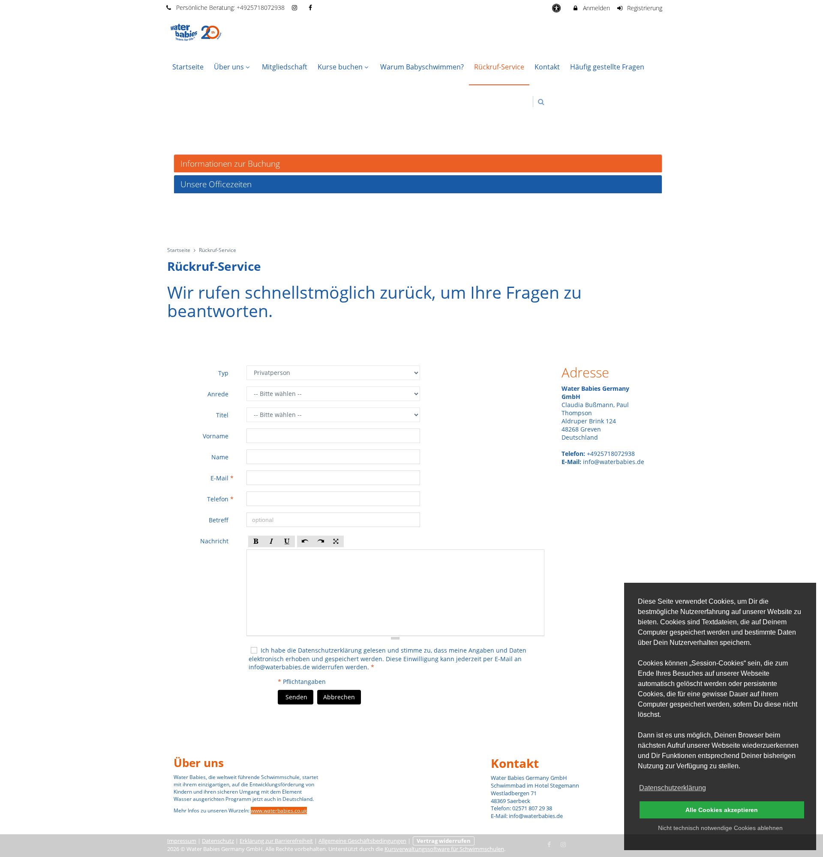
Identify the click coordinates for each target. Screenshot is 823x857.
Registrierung (643, 8)
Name (220, 457)
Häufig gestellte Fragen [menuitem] (607, 67)
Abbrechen (339, 697)
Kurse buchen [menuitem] (340, 67)
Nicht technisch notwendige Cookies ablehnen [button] (720, 827)
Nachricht (215, 541)
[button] (541, 102)
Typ (224, 373)
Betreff (219, 520)
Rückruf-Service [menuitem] (499, 67)
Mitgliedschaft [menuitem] (284, 67)
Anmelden (595, 8)
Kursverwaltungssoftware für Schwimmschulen (444, 849)
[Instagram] (563, 844)
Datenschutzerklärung (330, 650)
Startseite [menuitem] (188, 67)
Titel (223, 415)
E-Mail (222, 478)
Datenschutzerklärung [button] (672, 787)
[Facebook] (549, 844)
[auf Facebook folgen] (311, 7)
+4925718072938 (261, 7)
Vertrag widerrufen (444, 841)
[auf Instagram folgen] (295, 7)
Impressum (181, 841)
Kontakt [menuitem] (547, 67)
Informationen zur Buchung (230, 163)
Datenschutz (218, 841)
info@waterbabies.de (279, 667)
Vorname (216, 436)
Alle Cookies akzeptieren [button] (721, 809)
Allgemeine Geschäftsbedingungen (362, 841)
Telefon (220, 499)
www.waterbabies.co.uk (279, 810)
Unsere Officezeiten (216, 184)
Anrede (218, 394)
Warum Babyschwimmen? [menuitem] (422, 67)
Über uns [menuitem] (229, 67)
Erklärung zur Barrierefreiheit (276, 841)
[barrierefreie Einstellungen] (557, 8)
